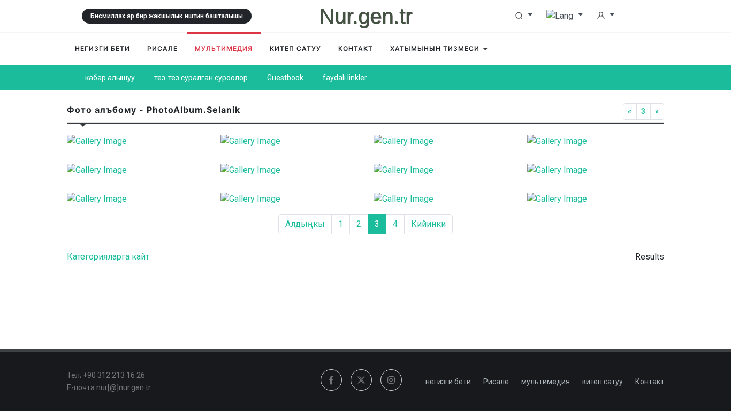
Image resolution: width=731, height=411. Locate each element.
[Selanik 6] (135, 141)
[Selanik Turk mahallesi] (135, 199)
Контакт (649, 381)
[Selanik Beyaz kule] (289, 141)
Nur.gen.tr (365, 16)
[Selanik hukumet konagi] (289, 170)
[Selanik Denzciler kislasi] (596, 141)
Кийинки (428, 224)
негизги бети (448, 381)
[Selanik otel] (289, 199)
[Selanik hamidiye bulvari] (135, 170)
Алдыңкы (305, 224)
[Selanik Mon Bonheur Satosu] (596, 170)
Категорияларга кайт (108, 257)
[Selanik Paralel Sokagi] (442, 199)
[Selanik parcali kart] (596, 199)
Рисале (496, 381)
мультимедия (545, 381)
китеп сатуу (602, 381)
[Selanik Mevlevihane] (442, 170)
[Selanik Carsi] (442, 141)
